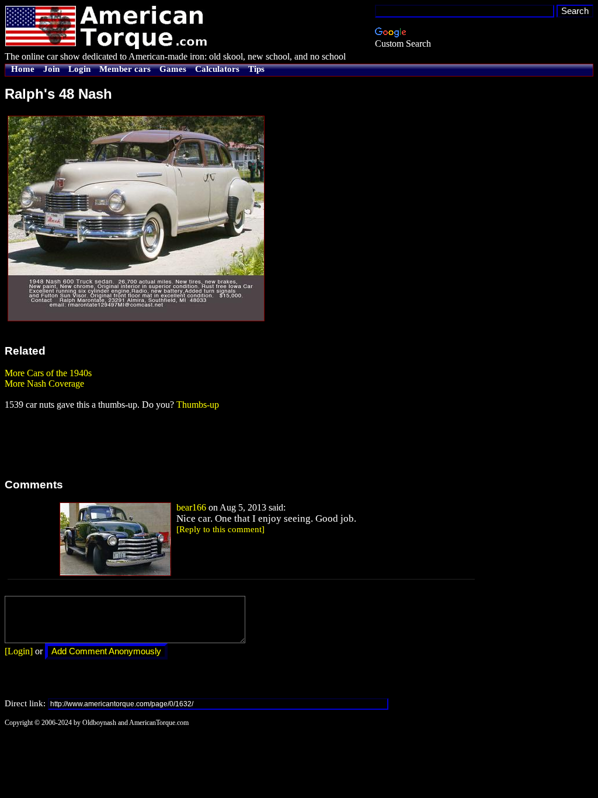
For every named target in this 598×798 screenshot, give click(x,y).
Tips (256, 69)
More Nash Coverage (44, 383)
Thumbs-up (197, 405)
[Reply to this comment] (220, 529)
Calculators (217, 69)
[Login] (19, 651)
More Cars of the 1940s (48, 373)
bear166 (191, 507)
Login (79, 69)
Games (172, 69)
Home (22, 69)
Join (51, 69)
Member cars (125, 69)
